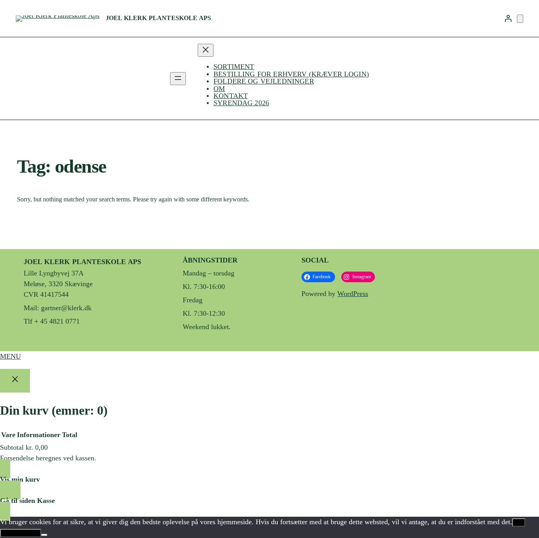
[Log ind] (508, 18)
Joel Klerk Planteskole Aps (158, 18)
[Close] (15, 381)
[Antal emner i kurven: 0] (520, 19)
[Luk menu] (205, 50)
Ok (518, 522)
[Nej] (44, 535)
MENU (10, 356)
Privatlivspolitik (20, 533)
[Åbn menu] (178, 78)
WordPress (352, 294)
